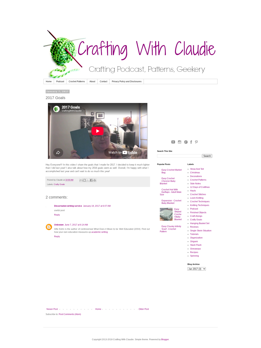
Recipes (194, 252)
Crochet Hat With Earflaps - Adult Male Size (170, 192)
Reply (57, 215)
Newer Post (52, 309)
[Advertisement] (135, 15)
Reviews (194, 227)
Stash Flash (196, 245)
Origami (194, 241)
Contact (103, 81)
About (92, 81)
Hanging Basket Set (199, 223)
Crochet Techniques (200, 201)
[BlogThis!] (84, 180)
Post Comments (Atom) (70, 314)
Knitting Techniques (199, 205)
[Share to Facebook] (91, 180)
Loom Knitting (196, 198)
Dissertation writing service (68, 206)
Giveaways (195, 249)
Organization (196, 237)
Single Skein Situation (200, 230)
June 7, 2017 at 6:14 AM (76, 225)
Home (49, 81)
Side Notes (195, 183)
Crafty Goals (59, 184)
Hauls (193, 190)
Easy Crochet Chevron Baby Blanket (167, 181)
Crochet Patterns (77, 81)
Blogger (165, 339)
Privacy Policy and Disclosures (127, 81)
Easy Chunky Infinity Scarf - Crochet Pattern (170, 229)
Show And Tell (197, 169)
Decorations (196, 176)
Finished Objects (198, 212)
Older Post (144, 309)
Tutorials (194, 234)
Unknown (59, 225)
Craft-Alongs (196, 216)
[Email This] (81, 180)
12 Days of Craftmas (200, 187)
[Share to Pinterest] (94, 180)
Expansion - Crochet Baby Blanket (171, 201)
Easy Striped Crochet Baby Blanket (178, 214)
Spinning (194, 256)
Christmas (195, 172)
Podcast (60, 81)
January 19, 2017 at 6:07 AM (97, 206)
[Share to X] (88, 180)
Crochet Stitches (198, 194)
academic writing (99, 232)
